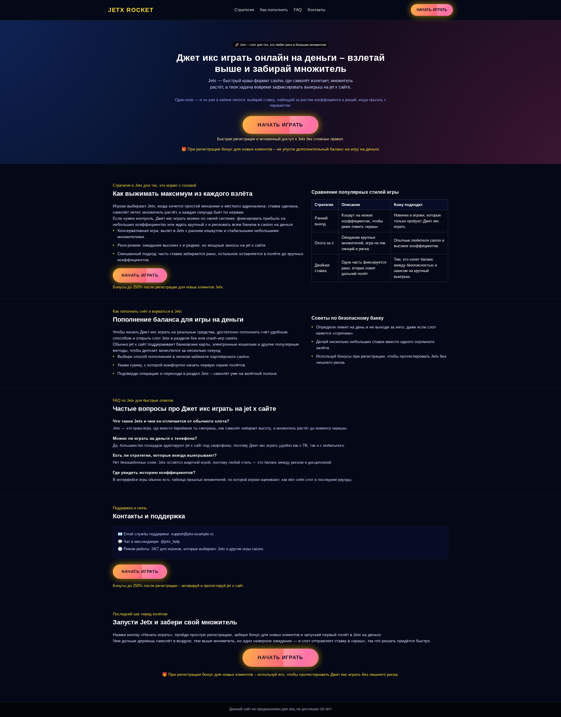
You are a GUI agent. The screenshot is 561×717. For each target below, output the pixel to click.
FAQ (298, 9)
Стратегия (244, 9)
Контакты (316, 9)
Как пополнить (274, 9)
